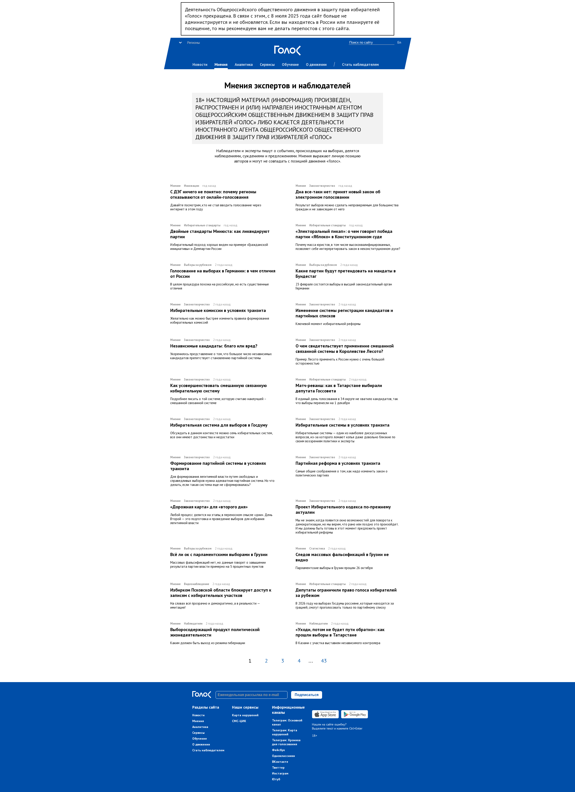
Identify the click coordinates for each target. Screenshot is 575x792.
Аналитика (244, 64)
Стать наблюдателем (360, 64)
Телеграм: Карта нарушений (284, 732)
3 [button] (282, 660)
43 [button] (324, 660)
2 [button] (266, 660)
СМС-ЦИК (239, 721)
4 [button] (299, 660)
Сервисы (267, 64)
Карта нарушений (245, 715)
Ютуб (276, 779)
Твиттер (278, 767)
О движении (316, 64)
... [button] (311, 660)
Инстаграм (280, 773)
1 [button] (249, 660)
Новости (199, 64)
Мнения (221, 64)
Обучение (290, 64)
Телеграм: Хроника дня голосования (286, 742)
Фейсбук (278, 750)
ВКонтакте (280, 762)
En (399, 42)
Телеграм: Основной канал (287, 722)
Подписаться (306, 695)
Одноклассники (283, 756)
